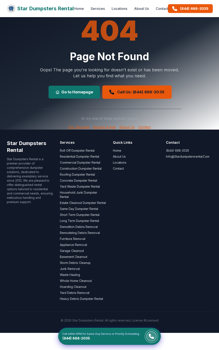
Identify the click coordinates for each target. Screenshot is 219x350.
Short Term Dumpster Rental (79, 215)
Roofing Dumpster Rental (77, 174)
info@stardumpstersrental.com (187, 156)
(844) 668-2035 (194, 8)
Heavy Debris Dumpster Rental (81, 299)
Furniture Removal (72, 239)
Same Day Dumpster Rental (79, 209)
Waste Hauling (70, 275)
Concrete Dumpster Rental (78, 180)
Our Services (78, 127)
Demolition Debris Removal (79, 227)
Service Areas (104, 127)
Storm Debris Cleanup (75, 263)
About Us (141, 8)
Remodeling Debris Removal (80, 233)
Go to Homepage (77, 92)
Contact (162, 8)
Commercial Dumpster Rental (80, 162)
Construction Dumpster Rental (81, 168)
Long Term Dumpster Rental (79, 221)
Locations (119, 8)
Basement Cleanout (73, 257)
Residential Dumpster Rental (79, 156)
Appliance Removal (73, 245)
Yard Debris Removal (74, 293)
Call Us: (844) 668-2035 (141, 92)
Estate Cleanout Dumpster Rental (83, 203)
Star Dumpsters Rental (45, 8)
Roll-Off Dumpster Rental (77, 150)
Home (79, 8)
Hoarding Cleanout (73, 287)
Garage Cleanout (72, 251)
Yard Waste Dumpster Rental (80, 186)
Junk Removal (70, 269)
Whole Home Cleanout (76, 281)
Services (98, 8)
